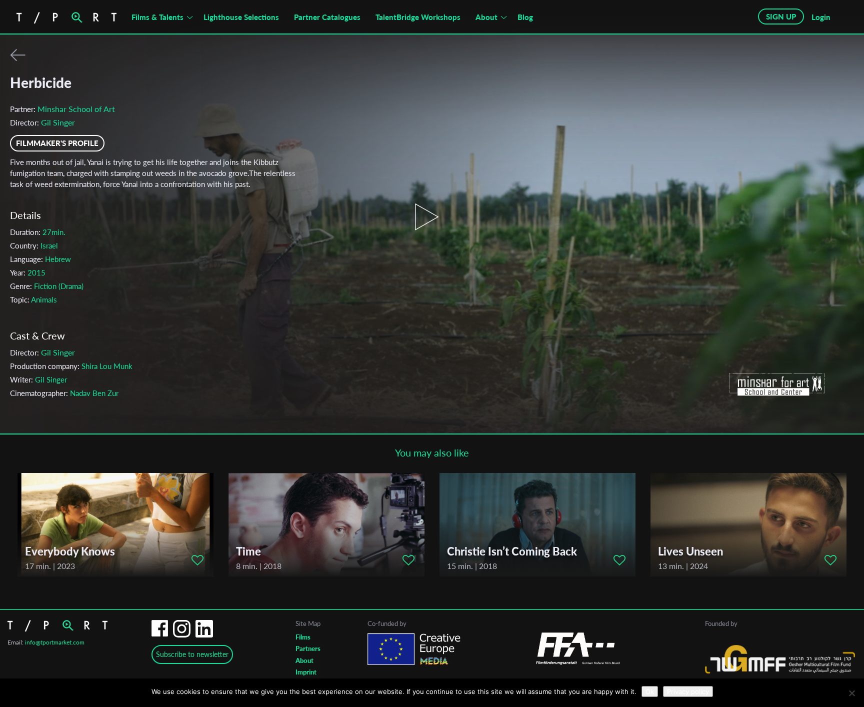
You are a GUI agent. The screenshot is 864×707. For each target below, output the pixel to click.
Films (303, 637)
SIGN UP (781, 16)
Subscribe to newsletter (192, 654)
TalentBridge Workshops (418, 17)
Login (821, 17)
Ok (650, 692)
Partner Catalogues (327, 17)
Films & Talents (158, 17)
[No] (851, 693)
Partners (308, 648)
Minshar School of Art (76, 109)
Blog (525, 17)
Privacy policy (688, 692)
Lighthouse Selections (241, 17)
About (487, 17)
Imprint (306, 672)
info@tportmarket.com (54, 642)
